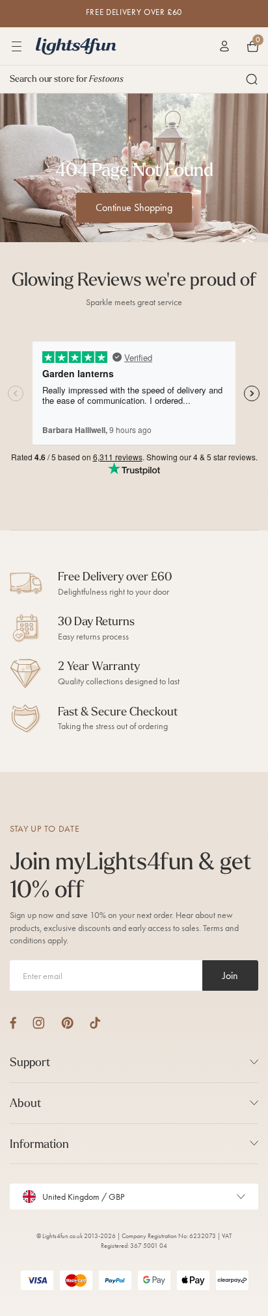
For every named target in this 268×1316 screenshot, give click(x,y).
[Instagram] (39, 1023)
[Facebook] (13, 1023)
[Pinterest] (67, 1023)
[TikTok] (95, 1023)
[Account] (224, 46)
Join (230, 975)
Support (30, 1061)
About (25, 1102)
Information (39, 1143)
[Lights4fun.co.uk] (76, 46)
